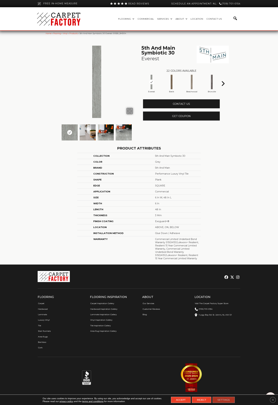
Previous (58, 130)
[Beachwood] (192, 82)
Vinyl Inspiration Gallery (101, 320)
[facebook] (225, 277)
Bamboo (42, 342)
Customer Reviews (151, 309)
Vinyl (65, 33)
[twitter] (231, 277)
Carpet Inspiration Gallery (102, 303)
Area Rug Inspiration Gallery (103, 331)
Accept (181, 399)
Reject (201, 399)
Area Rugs (43, 336)
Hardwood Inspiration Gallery (103, 309)
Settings (224, 399)
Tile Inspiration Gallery (100, 325)
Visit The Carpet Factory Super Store (211, 303)
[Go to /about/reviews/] (129, 3)
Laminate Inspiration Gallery (103, 314)
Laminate (42, 314)
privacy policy (66, 401)
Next (135, 130)
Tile (39, 325)
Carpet (41, 303)
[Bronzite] (212, 82)
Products (73, 33)
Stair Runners (44, 331)
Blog (145, 314)
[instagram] (237, 277)
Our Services (148, 303)
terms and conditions (92, 401)
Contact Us (181, 103)
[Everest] (151, 82)
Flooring (57, 33)
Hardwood (43, 309)
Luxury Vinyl (44, 320)
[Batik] (171, 82)
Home (48, 33)
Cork (40, 347)
